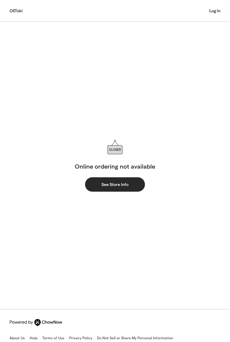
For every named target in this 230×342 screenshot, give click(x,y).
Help (33, 338)
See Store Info (115, 184)
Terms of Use (53, 338)
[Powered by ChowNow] (36, 322)
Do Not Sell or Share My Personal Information (135, 338)
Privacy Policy (80, 338)
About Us (17, 338)
